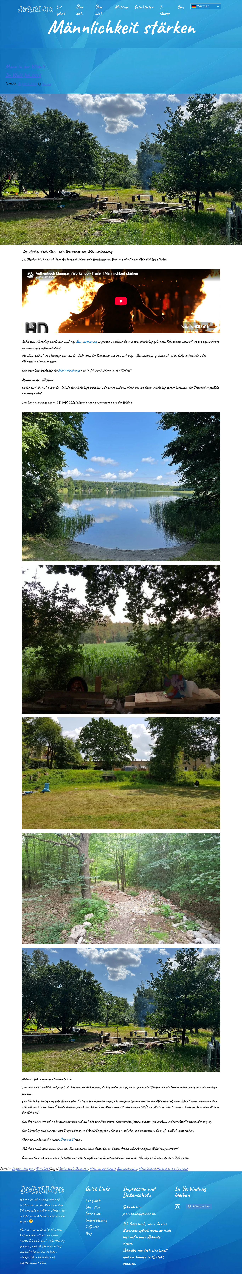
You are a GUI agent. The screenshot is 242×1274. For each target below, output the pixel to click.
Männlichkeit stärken (152, 1168)
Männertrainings (69, 370)
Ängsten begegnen (23, 1168)
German (203, 6)
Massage (121, 7)
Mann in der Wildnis (103, 1168)
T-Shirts (164, 10)
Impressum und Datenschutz (139, 1192)
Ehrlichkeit (43, 1168)
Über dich (79, 10)
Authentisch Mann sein (73, 1168)
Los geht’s (60, 10)
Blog (181, 7)
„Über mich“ (66, 1139)
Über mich (98, 10)
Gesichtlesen (144, 7)
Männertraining (86, 341)
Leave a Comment (177, 1168)
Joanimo (46, 83)
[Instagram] (178, 1207)
